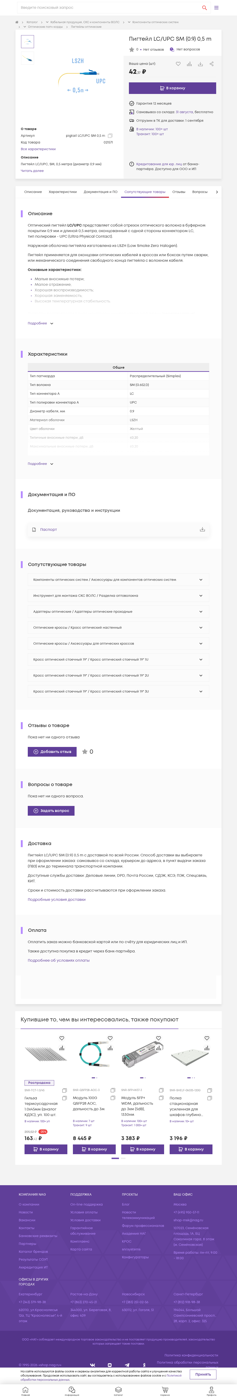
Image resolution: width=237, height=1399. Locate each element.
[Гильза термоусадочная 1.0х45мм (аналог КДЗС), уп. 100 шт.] (46, 1054)
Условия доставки (85, 1220)
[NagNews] (127, 1365)
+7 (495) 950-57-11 (186, 1212)
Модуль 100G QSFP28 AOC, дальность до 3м (89, 1103)
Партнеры (27, 1244)
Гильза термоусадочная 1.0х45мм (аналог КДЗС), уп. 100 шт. (41, 1106)
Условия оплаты (84, 1212)
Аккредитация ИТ (33, 1267)
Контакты (26, 1228)
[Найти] (204, 7)
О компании (29, 1204)
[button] (216, 7)
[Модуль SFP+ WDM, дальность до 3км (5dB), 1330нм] (142, 1054)
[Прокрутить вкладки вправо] (216, 192)
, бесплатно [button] (194, 112)
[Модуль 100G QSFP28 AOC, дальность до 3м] (94, 1054)
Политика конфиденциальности (191, 1355)
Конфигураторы (135, 1257)
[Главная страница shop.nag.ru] (17, 22)
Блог (126, 1204)
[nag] (144, 1365)
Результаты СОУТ (33, 1259)
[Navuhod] (110, 1365)
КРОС (126, 1241)
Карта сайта (81, 1249)
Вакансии (27, 1220)
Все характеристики (38, 149)
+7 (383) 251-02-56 (135, 1302)
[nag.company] (93, 1365)
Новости (26, 1212)
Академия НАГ (134, 1233)
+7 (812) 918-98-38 (187, 1302)
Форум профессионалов (143, 1226)
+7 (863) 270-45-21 (83, 1302)
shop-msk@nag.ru (188, 1220)
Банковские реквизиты (38, 1236)
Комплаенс (80, 1241)
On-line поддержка (86, 1204)
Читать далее (32, 171)
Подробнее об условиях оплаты (59, 960)
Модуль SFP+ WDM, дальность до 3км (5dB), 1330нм (137, 1106)
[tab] (33, 192)
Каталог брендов (33, 1252)
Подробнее (37, 323)
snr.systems (131, 1249)
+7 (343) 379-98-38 (32, 1302)
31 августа (184, 112)
